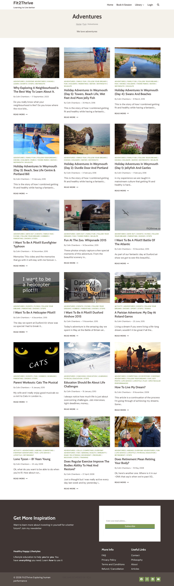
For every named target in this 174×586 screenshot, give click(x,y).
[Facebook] (141, 579)
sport (133, 309)
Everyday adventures (36, 81)
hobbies (45, 236)
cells (79, 450)
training (84, 458)
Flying (16, 236)
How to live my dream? (130, 387)
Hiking (50, 81)
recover (68, 458)
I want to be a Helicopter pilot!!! (34, 312)
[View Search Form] (158, 4)
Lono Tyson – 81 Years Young (31, 459)
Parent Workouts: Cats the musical (35, 382)
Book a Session (124, 4)
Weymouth (40, 84)
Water (92, 84)
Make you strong (72, 455)
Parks (33, 160)
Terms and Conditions (113, 564)
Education (92, 376)
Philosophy (137, 559)
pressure (97, 455)
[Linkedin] (152, 579)
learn (16, 84)
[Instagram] (147, 579)
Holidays (73, 84)
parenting (83, 84)
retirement (28, 455)
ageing (38, 450)
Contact (135, 555)
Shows (28, 239)
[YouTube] (158, 579)
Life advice (127, 381)
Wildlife (68, 86)
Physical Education (73, 379)
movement (86, 455)
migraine (52, 376)
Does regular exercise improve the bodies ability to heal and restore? (86, 465)
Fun (65, 84)
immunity (101, 453)
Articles (135, 568)
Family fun (81, 81)
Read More (20, 114)
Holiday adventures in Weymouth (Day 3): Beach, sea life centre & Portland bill (35, 170)
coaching (81, 376)
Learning (102, 376)
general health (88, 453)
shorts (23, 84)
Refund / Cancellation (113, 568)
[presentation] (36, 62)
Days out (30, 234)
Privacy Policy (109, 559)
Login (150, 4)
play (145, 381)
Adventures (19, 81)
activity (118, 306)
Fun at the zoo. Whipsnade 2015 (85, 240)
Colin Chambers (22, 96)
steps (31, 84)
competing (132, 376)
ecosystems (144, 376)
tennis (148, 309)
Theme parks (142, 84)
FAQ (104, 555)
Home (110, 4)
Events (38, 234)
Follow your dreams (97, 81)
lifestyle (137, 381)
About (134, 564)
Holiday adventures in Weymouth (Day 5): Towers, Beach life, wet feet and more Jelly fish (86, 94)
